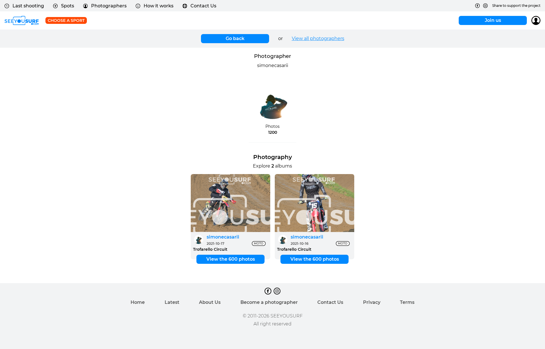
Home (138, 302)
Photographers (109, 6)
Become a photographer (269, 302)
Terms (407, 302)
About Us (210, 302)
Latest (172, 302)
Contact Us (203, 6)
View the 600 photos (230, 259)
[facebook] (477, 5)
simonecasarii (223, 237)
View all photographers (318, 38)
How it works (158, 6)
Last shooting (28, 6)
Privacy (371, 302)
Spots (67, 6)
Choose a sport (66, 20)
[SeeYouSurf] (22, 20)
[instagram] (485, 5)
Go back (235, 38)
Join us (493, 20)
